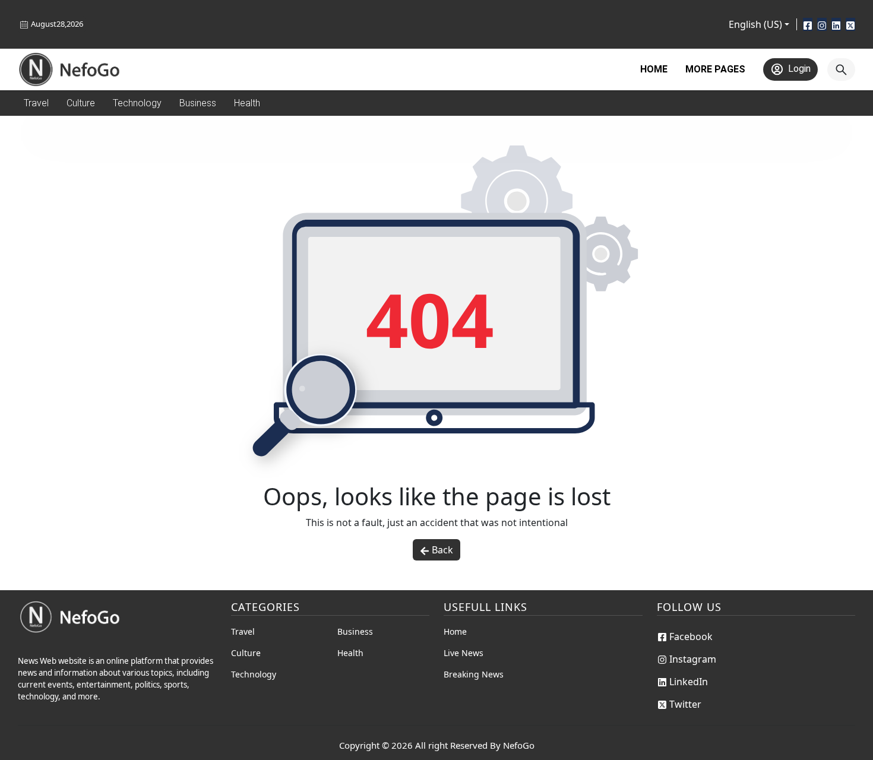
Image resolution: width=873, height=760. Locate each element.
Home (654, 69)
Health (350, 652)
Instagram (692, 659)
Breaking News (474, 674)
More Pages (715, 69)
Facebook (691, 636)
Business (355, 631)
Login (799, 68)
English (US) (755, 24)
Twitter (685, 704)
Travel (243, 631)
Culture (246, 652)
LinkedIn (688, 681)
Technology (253, 674)
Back (442, 549)
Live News (463, 652)
